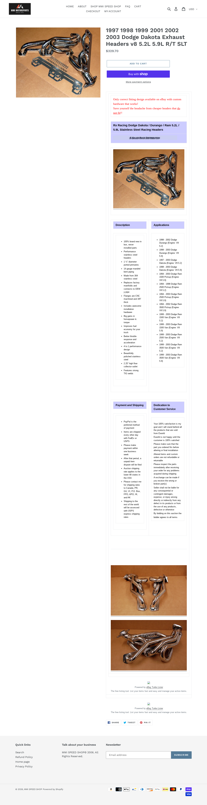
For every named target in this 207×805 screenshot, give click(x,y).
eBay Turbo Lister (154, 687)
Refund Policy (24, 757)
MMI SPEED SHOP (33, 789)
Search (19, 752)
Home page (22, 761)
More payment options (138, 82)
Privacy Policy (24, 766)
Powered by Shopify (53, 789)
